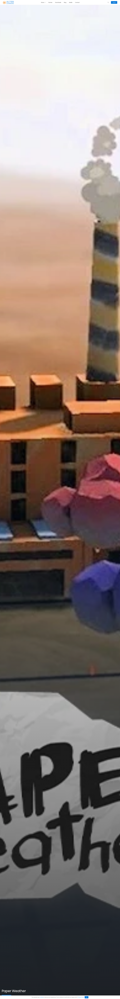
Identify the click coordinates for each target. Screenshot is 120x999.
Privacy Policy (81, 997)
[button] (108, 2)
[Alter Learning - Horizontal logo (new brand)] (8, 2)
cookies (41, 997)
